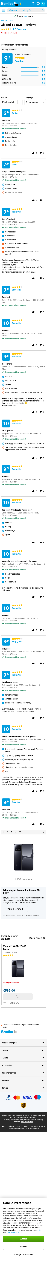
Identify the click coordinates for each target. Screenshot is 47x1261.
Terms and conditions (16, 1129)
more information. (27, 1122)
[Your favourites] (38, 4)
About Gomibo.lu (8, 1126)
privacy (40, 1230)
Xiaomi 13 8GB (7, 21)
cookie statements (14, 1232)
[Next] (43, 832)
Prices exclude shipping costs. (26, 1118)
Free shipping (27, 879)
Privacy (19, 1126)
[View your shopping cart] (43, 4)
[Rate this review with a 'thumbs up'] (33, 153)
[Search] (43, 10)
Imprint (26, 1126)
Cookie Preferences (38, 1126)
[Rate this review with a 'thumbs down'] (41, 153)
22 (20, 832)
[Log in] (33, 4)
